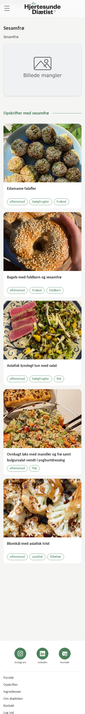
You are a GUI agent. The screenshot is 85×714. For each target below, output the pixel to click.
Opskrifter (10, 685)
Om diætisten (13, 699)
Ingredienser (12, 692)
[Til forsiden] (42, 9)
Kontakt (8, 706)
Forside (8, 678)
